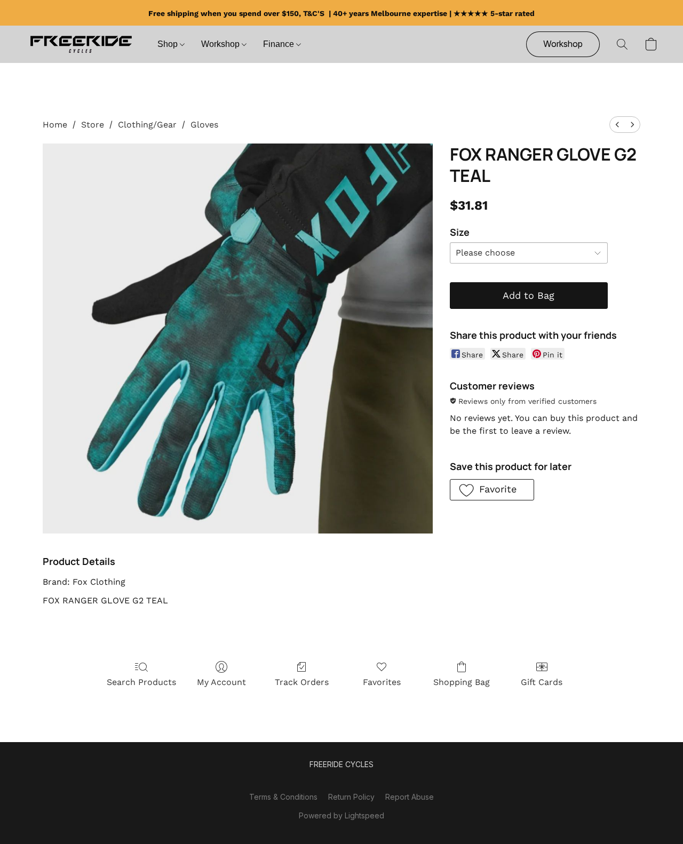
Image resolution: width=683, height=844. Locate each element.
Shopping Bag (461, 682)
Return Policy (351, 796)
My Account (221, 682)
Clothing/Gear (147, 125)
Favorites (382, 682)
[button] (81, 44)
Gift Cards (541, 682)
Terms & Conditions (283, 796)
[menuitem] (617, 124)
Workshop (221, 44)
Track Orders (302, 682)
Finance (279, 44)
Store (92, 125)
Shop (168, 44)
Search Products (141, 682)
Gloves (204, 125)
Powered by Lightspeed (341, 815)
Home (55, 125)
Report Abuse (409, 796)
